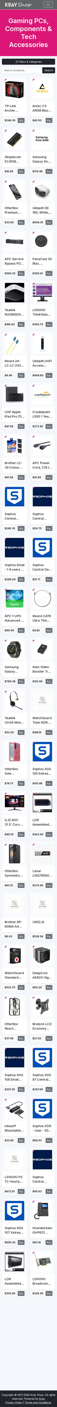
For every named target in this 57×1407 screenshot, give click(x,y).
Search (48, 70)
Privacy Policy (13, 1402)
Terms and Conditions (38, 1402)
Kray (42, 1398)
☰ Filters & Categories (29, 61)
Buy (21, 120)
